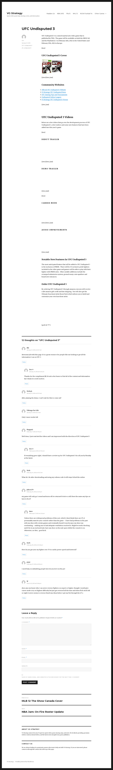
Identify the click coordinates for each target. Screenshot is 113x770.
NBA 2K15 (60, 13)
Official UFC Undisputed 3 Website (54, 90)
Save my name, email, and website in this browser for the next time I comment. (51, 677)
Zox (23, 40)
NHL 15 (75, 13)
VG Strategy (14, 13)
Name (24, 649)
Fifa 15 (68, 13)
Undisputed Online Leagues (51, 97)
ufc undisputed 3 (26, 48)
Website (25, 666)
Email (24, 657)
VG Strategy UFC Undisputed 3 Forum (55, 99)
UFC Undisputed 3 (27, 45)
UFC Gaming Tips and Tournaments (54, 95)
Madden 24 (51, 13)
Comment (26, 622)
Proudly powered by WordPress (24, 761)
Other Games (99, 13)
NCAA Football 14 (86, 13)
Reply (24, 362)
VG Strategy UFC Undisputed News (54, 92)
